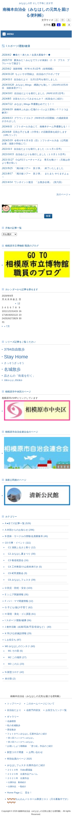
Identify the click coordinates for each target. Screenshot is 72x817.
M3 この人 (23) (15, 664)
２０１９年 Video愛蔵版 (19, 770)
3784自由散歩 (14, 349)
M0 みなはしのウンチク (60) (20, 646)
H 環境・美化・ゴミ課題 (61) (20, 614)
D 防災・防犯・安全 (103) (18, 588)
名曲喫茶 (11, 721)
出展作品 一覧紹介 (17, 786)
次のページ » (63, 194)
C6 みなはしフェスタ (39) (20, 579)
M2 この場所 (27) (16, 657)
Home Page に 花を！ (19, 792)
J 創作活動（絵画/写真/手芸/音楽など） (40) (28, 626)
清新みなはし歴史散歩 (13, 380)
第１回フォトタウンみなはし (21, 738)
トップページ (14, 703)
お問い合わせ (36, 752)
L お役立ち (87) (13, 639)
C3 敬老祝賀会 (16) (17, 560)
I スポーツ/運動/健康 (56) (18, 620)
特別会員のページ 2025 (19, 759)
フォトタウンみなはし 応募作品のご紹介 (27, 734)
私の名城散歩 (13, 725)
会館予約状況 (33, 710)
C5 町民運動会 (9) (16, 573)
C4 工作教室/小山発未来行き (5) (24, 566)
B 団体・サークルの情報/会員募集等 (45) (26, 536)
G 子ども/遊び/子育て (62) (18, 607)
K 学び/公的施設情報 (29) (18, 633)
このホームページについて (40, 703)
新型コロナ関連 (15, 752)
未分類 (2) (10, 678)
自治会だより (14, 710)
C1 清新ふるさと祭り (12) (20, 547)
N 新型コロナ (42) (14, 672)
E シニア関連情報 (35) (16, 594)
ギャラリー (13, 716)
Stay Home (16, 356)
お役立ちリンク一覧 (56, 710)
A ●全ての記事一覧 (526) (18, 523)
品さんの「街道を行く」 (19, 375)
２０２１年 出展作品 (18, 778)
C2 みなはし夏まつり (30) (20, 553)
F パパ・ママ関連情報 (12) (19, 601)
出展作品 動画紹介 (17, 782)
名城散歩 (12, 369)
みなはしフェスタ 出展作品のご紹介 (26, 765)
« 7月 (7, 326)
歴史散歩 (11, 729)
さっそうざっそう (14, 363)
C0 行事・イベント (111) (18, 542)
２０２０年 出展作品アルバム (22, 774)
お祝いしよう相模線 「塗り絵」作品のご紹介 (30, 746)
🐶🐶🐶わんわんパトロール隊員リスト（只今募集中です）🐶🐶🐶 (38, 801)
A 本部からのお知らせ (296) (19, 529)
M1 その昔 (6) (14, 650)
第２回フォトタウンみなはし (21, 742)
